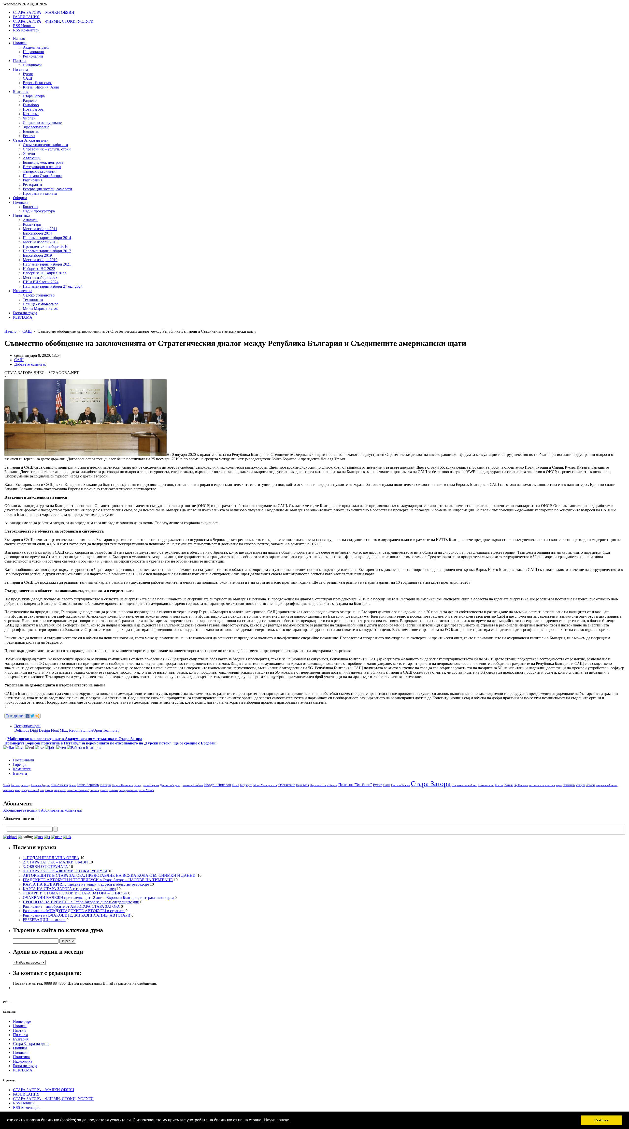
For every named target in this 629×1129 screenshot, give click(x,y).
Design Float (49, 730)
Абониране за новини (21, 810)
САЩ (27, 78)
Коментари (32, 224)
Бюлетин (30, 207)
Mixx (64, 730)
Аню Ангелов (59, 785)
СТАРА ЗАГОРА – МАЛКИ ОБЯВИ (43, 12)
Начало (19, 38)
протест (94, 790)
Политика (21, 215)
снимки (113, 790)
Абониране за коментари (61, 810)
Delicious (21, 730)
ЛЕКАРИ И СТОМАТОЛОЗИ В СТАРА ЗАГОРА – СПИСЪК (75, 893)
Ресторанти (32, 184)
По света (20, 69)
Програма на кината (40, 193)
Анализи (30, 220)
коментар (569, 785)
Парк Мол (302, 785)
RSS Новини (24, 26)
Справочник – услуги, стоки (47, 149)
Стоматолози (486, 785)
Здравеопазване (36, 127)
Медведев (246, 785)
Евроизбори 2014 (37, 233)
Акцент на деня (36, 47)
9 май (6, 785)
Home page (22, 1021)
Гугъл (137, 785)
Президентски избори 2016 (45, 246)
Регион (29, 136)
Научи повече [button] (276, 1120)
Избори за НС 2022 (39, 269)
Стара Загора (34, 96)
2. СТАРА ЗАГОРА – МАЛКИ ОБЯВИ (55, 862)
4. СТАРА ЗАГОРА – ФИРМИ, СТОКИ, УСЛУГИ (65, 871)
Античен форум (40, 785)
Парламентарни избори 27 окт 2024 (53, 286)
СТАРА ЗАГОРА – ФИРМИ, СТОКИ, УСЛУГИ (53, 21)
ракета (104, 790)
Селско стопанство (39, 295)
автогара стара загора (542, 785)
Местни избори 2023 (40, 277)
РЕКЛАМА (22, 317)
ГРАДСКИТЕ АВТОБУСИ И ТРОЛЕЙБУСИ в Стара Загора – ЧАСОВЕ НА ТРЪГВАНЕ (98, 880)
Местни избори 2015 (40, 242)
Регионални (33, 56)
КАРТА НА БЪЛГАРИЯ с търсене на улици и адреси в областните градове (86, 884)
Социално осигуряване (42, 122)
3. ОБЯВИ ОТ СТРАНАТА (45, 866)
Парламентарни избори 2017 (47, 251)
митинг (49, 790)
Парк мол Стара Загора (42, 176)
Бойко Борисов (88, 785)
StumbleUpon (91, 730)
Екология (31, 131)
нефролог (60, 790)
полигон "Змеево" (78, 790)
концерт (580, 785)
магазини (8, 790)
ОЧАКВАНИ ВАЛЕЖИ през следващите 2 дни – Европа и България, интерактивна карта (98, 897)
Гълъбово (31, 105)
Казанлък (31, 114)
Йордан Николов (217, 785)
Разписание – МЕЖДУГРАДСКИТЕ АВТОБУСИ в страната (74, 911)
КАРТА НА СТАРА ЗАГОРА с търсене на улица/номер (69, 889)
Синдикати (32, 65)
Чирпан (29, 118)
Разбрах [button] (601, 1120)
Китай (235, 785)
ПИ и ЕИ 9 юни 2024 (40, 282)
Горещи (19, 764)
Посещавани (23, 760)
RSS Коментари (26, 30)
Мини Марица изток (265, 785)
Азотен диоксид (20, 785)
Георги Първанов (122, 785)
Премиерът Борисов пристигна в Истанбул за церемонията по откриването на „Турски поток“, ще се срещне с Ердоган (109, 743)
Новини (20, 43)
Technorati (111, 730)
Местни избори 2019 (40, 260)
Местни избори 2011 (40, 229)
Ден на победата (170, 785)
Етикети (20, 773)
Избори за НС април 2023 (44, 273)
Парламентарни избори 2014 (47, 238)
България (21, 91)
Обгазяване (286, 785)
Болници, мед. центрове (43, 162)
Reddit (74, 730)
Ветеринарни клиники (42, 167)
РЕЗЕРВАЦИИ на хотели (44, 920)
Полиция (20, 202)
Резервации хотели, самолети (47, 189)
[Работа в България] (84, 747)
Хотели (29, 153)
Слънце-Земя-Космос (40, 304)
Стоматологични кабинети (45, 145)
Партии (19, 61)
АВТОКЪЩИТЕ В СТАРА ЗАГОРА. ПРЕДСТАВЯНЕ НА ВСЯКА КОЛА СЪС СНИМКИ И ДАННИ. (110, 875)
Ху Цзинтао (521, 785)
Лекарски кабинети (39, 171)
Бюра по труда (25, 313)
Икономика (22, 291)
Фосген (499, 785)
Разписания (32, 180)
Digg (34, 730)
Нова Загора (33, 109)
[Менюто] (61, 747)
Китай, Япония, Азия (41, 87)
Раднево (30, 100)
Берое (72, 785)
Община (20, 198)
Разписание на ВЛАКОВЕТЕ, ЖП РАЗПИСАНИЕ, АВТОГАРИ (76, 915)
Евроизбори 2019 (37, 255)
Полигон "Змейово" (355, 785)
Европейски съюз (37, 83)
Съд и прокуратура (39, 211)
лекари (590, 785)
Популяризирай (27, 726)
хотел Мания (146, 790)
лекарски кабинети (606, 785)
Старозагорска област (464, 785)
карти (559, 785)
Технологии (33, 299)
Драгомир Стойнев (192, 785)
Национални (33, 52)
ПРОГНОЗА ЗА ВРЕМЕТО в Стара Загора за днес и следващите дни (81, 902)
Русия (28, 74)
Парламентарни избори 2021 (47, 264)
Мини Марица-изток (40, 308)
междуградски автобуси (29, 790)
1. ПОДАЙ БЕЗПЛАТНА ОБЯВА (51, 858)
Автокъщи (32, 158)
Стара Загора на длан (31, 140)
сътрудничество (128, 790)
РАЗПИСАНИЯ (26, 17)
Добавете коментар (30, 364)
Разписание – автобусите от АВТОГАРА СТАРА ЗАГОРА (71, 906)
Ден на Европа (150, 785)
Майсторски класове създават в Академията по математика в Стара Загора (74, 739)
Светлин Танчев (400, 785)
